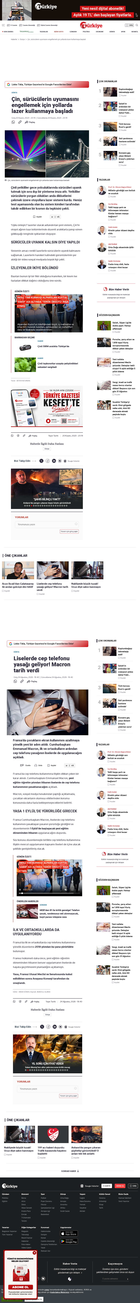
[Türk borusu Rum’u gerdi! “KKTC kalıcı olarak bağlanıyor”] (111, 126)
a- (52, 217)
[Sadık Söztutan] (102, 264)
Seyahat (83, 1208)
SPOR (123, 31)
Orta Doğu (64, 1198)
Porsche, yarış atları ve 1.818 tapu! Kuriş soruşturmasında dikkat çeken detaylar (123, 344)
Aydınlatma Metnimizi (59, 1292)
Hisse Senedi (26, 1208)
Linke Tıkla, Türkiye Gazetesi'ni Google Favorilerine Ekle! (42, 84)
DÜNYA (112, 31)
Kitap (101, 1204)
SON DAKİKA (8, 31)
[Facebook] (18, 435)
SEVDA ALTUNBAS (23, 381)
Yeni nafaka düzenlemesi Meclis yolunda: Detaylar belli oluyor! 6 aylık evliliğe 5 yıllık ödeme (124, 365)
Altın (23, 1201)
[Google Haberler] (72, 461)
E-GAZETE (106, 1186)
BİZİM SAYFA (58, 31)
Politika (5, 1198)
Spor (43, 1194)
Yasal (43, 1248)
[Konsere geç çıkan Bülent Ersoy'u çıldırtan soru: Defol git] (111, 155)
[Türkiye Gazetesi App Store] (69, 1233)
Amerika (63, 1204)
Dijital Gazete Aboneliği (49, 25)
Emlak (24, 1214)
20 (66, 505)
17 (60, 505)
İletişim (44, 1234)
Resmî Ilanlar (26, 1238)
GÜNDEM (73, 31)
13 (51, 505)
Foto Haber (25, 1244)
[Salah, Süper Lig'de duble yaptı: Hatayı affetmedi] (104, 329)
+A (58, 217)
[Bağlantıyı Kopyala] (20, 122)
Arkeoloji (102, 1201)
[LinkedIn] (54, 461)
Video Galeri (26, 1248)
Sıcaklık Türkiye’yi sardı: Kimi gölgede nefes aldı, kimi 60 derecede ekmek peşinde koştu (122, 408)
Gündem (5, 1194)
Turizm (24, 1221)
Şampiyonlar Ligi (47, 1208)
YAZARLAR (44, 31)
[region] (70, 1294)
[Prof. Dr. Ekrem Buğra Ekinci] (102, 190)
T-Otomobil (26, 1217)
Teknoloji (25, 1234)
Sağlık (82, 1198)
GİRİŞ (131, 25)
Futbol (43, 1198)
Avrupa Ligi (45, 1211)
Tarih (101, 1208)
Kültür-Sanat (104, 1194)
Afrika (62, 1208)
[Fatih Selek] (102, 230)
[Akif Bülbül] (102, 247)
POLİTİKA (86, 31)
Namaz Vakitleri (125, 1198)
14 (53, 505)
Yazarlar (5, 1227)
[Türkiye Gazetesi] (91, 27)
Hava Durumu (85, 1201)
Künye (43, 1238)
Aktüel (82, 1211)
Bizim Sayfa (123, 1194)
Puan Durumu (46, 1201)
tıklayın (122, 298)
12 (49, 505)
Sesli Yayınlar (124, 1201)
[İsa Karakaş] (102, 207)
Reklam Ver (45, 1251)
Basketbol (45, 1214)
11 (47, 505)
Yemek (82, 1204)
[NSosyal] (60, 461)
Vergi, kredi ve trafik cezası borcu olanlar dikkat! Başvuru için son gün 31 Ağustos (124, 387)
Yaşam (82, 1194)
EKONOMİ (99, 31)
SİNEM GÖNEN (24, 992)
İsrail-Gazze (65, 1211)
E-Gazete (14, 25)
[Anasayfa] (9, 1186)
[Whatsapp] (13, 122)
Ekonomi (25, 1194)
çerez (46, 1290)
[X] (41, 461)
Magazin (24, 1231)
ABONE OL (120, 1186)
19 (64, 505)
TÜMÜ (68, 505)
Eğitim (4, 1201)
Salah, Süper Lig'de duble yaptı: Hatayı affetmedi (122, 325)
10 (44, 505)
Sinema (102, 1198)
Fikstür (43, 1204)
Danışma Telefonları (49, 1244)
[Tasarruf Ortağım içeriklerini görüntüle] (26, 32)
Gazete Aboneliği (29, 25)
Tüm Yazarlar (7, 1234)
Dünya (14, 93)
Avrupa (63, 1201)
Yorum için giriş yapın (69, 531)
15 (55, 505)
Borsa (23, 1198)
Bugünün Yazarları (9, 1231)
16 (58, 505)
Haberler (25, 1241)
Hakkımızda (45, 1231)
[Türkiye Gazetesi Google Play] (69, 1241)
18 (62, 505)
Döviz (23, 1204)
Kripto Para (25, 1211)
